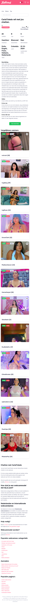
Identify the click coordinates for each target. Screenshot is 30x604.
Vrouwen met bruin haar (8, 541)
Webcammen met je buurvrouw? (10, 566)
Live (3, 11)
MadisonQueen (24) (8, 265)
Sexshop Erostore (6, 573)
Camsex (4, 583)
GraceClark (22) (7, 237)
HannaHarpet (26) (8, 292)
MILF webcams (5, 590)
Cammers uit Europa (7, 545)
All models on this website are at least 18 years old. (15, 598)
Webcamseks (5, 585)
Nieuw (7, 11)
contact (6, 524)
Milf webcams (5, 569)
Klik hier (8, 534)
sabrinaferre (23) (7, 402)
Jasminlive (4, 554)
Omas (3, 546)
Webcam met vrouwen (7, 571)
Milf (3, 556)
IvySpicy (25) (6, 183)
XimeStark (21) (6, 320)
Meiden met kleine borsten (8, 543)
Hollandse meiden (6, 592)
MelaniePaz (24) (7, 456)
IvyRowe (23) (6, 210)
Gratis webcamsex (6, 580)
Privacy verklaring (6, 596)
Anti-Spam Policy (23, 596)
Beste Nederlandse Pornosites (9, 564)
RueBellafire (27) (7, 347)
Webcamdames (6, 587)
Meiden (3, 548)
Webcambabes (5, 557)
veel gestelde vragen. (14, 526)
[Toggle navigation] (28, 2)
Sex (2, 552)
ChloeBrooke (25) (7, 374)
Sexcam (4, 581)
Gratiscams (4, 550)
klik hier (7, 482)
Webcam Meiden (6, 568)
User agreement (15, 596)
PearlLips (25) (6, 429)
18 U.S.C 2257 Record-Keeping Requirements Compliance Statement (15, 600)
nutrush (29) (6, 155)
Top (11, 11)
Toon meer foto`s (15, 123)
